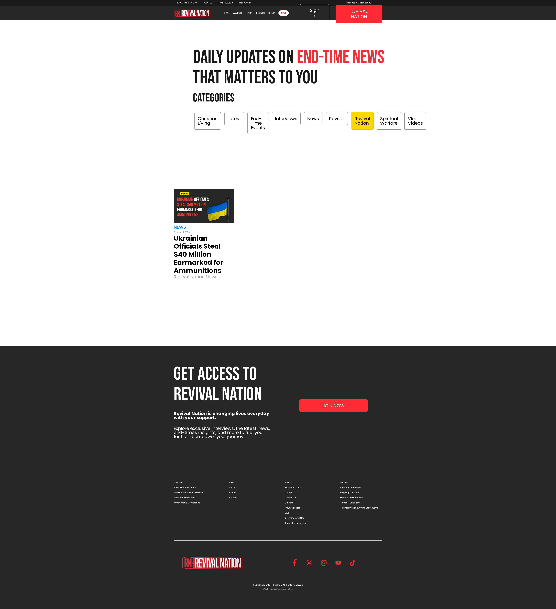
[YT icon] (338, 563)
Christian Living (208, 120)
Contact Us (290, 497)
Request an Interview (295, 523)
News (313, 118)
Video (315, 136)
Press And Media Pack (184, 497)
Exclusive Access (293, 487)
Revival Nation (362, 120)
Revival (337, 118)
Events (288, 482)
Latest (234, 118)
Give (287, 512)
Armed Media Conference (187, 502)
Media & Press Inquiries (351, 497)
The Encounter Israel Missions (188, 492)
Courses (233, 497)
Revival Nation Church (185, 487)
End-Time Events (258, 123)
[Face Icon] (295, 562)
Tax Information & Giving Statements (359, 507)
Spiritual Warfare (389, 120)
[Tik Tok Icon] (352, 563)
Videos (232, 492)
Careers (289, 502)
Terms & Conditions (350, 502)
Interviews (286, 118)
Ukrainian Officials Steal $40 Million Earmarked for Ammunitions (198, 254)
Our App (289, 492)
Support (344, 482)
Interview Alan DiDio (294, 517)
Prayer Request (292, 507)
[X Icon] (309, 562)
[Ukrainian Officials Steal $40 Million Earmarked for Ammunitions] (204, 206)
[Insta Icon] (324, 563)
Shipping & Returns (349, 492)
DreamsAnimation (284, 589)
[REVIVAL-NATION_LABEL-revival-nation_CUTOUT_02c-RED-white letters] (192, 13)
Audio (232, 487)
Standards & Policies (350, 487)
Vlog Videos (415, 120)
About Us (178, 482)
